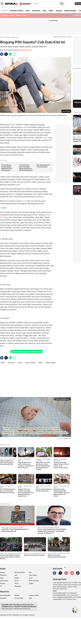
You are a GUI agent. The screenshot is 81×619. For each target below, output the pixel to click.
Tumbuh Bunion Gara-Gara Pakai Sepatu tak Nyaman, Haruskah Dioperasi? (26, 167)
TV (1, 586)
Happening (4, 15)
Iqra (16, 575)
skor (27, 11)
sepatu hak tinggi (30, 362)
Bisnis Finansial (70, 11)
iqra (44, 11)
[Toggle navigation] (2, 3)
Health (12, 15)
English (31, 583)
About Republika (5, 595)
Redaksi (17, 595)
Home (2, 37)
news (51, 11)
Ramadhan (18, 586)
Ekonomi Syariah (16, 11)
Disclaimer (3, 598)
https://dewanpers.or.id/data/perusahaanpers (16, 608)
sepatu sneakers (51, 362)
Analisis (17, 578)
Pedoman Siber (34, 595)
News (2, 578)
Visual (16, 583)
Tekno (25, 15)
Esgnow (2, 583)
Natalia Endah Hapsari (24, 50)
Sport (30, 578)
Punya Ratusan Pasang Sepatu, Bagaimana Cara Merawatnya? (6, 167)
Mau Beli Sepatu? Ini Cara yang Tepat (43, 166)
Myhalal (18, 15)
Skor (30, 572)
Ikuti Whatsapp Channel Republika (28, 352)
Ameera (7, 37)
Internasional (4, 580)
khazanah (36, 11)
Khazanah (3, 575)
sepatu (24, 127)
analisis (59, 11)
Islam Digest (33, 575)
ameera (4, 11)
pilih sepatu (11, 362)
